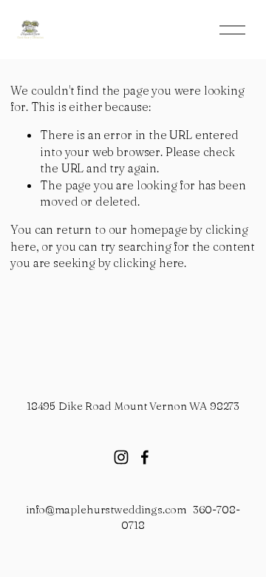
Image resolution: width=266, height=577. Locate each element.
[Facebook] (144, 457)
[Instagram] (121, 457)
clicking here (148, 262)
